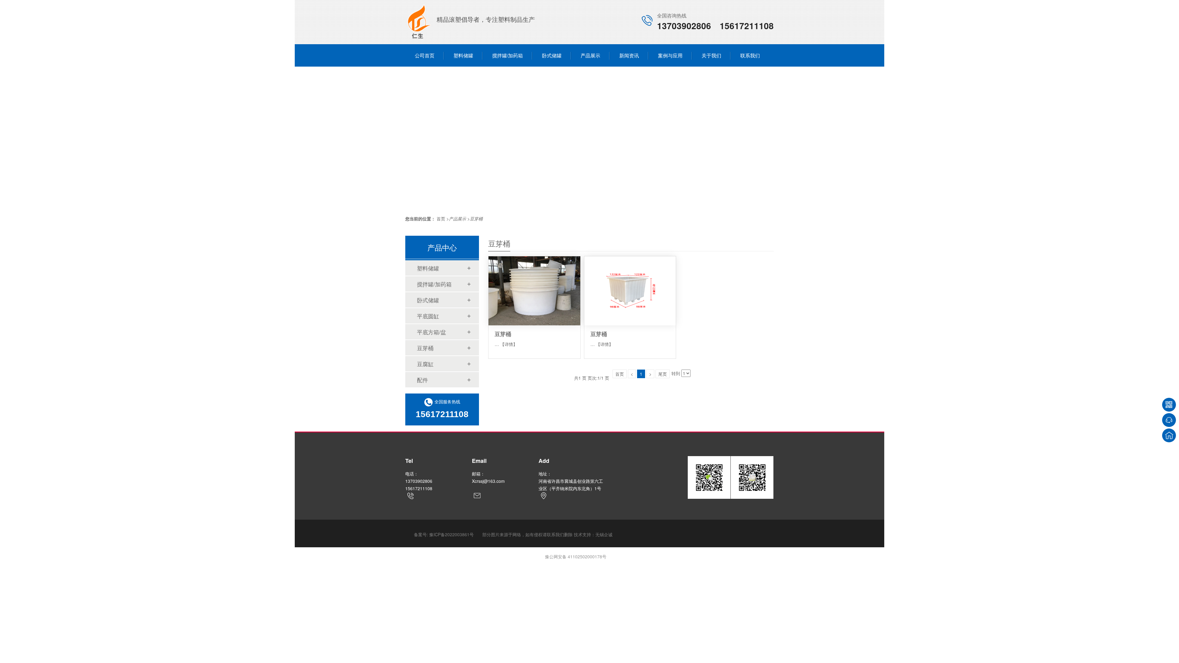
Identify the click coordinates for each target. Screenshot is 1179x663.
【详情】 (508, 344)
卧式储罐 (552, 55)
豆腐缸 (425, 364)
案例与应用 (670, 55)
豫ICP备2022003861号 (451, 534)
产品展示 (590, 55)
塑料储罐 (463, 55)
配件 (422, 380)
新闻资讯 (629, 55)
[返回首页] (1169, 435)
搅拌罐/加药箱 (507, 55)
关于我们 (711, 55)
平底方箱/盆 (431, 332)
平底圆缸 (428, 316)
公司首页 (424, 55)
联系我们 (750, 55)
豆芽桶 (476, 218)
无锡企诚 (604, 534)
